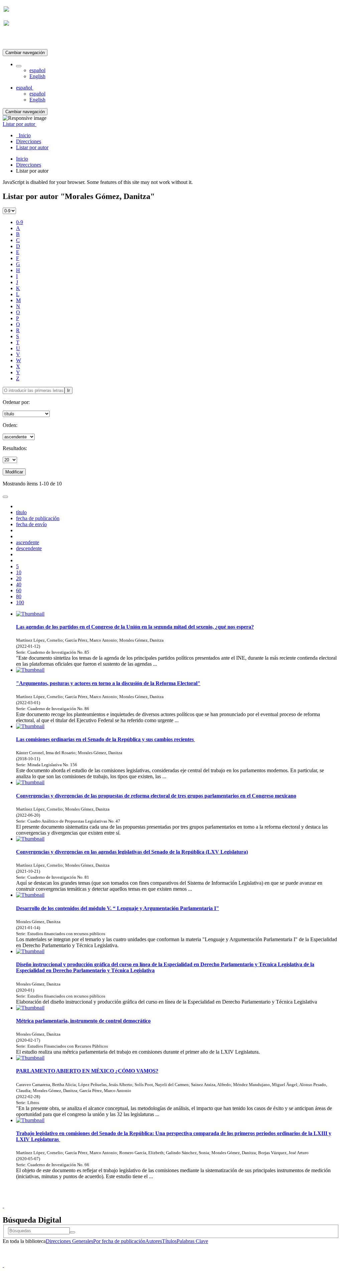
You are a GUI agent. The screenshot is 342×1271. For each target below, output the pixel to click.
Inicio (22, 159)
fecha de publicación (37, 518)
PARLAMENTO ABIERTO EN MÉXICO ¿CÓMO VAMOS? (87, 1071)
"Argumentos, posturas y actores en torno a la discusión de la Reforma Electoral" (108, 683)
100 (20, 602)
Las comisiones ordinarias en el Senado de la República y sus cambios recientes (105, 739)
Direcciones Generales (69, 1241)
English (37, 76)
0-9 (19, 222)
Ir (68, 390)
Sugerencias (182, 1200)
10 (18, 572)
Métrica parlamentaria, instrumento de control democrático (83, 1021)
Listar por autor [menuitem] (32, 147)
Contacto (156, 1200)
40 (18, 584)
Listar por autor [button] (19, 124)
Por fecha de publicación (119, 1241)
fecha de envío (31, 524)
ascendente (27, 542)
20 (18, 578)
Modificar (14, 471)
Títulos (169, 1241)
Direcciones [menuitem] (28, 141)
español (37, 70)
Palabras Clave (192, 1241)
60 (18, 590)
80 (18, 596)
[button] (18, 66)
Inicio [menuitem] (23, 135)
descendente (29, 548)
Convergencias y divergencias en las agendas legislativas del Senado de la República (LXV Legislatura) (132, 852)
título (21, 512)
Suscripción (16, 39)
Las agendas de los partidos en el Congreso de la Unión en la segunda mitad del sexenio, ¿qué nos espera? (135, 627)
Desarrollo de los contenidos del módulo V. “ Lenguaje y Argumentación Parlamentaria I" (117, 908)
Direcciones (28, 165)
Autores (153, 1241)
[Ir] (72, 1232)
